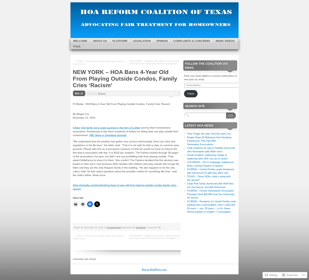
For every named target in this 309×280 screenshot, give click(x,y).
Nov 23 (79, 93)
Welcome (80, 40)
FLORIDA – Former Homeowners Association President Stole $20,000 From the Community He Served (210, 194)
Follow (190, 93)
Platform (119, 40)
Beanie (102, 93)
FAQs (76, 46)
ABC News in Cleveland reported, (108, 135)
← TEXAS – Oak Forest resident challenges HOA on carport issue (98, 62)
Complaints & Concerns (191, 40)
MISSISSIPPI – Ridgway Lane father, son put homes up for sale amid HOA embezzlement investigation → (154, 62)
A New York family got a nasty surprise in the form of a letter (106, 127)
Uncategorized (114, 227)
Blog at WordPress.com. (154, 269)
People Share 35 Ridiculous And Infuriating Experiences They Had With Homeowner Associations (209, 141)
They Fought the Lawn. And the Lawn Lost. (209, 133)
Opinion (162, 40)
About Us (100, 40)
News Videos (225, 40)
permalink (141, 227)
